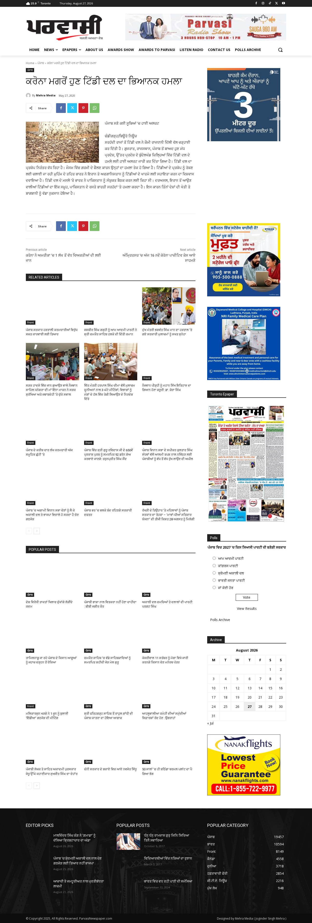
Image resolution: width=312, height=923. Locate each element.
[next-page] (37, 531)
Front (30, 322)
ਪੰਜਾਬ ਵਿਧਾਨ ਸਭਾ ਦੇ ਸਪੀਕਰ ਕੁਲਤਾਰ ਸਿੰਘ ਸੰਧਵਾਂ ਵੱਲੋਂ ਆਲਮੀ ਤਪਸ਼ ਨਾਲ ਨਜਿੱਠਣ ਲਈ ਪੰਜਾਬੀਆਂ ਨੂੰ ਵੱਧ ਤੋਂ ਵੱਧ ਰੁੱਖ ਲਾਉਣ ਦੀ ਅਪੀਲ (167, 454)
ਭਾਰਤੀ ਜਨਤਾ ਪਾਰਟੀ (231, 580)
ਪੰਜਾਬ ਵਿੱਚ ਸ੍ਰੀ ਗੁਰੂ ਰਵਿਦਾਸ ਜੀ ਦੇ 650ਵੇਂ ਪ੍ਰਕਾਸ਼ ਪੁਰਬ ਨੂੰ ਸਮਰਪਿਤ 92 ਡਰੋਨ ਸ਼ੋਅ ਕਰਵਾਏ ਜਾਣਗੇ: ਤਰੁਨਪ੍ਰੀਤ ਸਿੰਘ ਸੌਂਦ (108, 454)
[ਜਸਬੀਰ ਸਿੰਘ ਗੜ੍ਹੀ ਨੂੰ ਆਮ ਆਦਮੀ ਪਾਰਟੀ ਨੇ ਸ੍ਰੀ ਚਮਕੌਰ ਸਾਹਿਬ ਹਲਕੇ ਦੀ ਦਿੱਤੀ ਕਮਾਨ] (110, 306)
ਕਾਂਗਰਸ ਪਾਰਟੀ (228, 565)
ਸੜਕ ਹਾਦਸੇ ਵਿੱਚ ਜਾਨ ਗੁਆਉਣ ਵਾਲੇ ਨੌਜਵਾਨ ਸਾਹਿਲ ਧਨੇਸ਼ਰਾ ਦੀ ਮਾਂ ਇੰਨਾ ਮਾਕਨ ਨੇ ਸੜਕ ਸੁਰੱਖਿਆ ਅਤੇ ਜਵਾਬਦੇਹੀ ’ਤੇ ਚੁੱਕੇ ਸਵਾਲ (52, 390)
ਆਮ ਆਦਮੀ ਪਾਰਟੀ (231, 558)
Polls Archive (220, 619)
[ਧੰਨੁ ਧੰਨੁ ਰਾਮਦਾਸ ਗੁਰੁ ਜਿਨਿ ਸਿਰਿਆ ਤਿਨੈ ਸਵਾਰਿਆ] (128, 841)
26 (237, 706)
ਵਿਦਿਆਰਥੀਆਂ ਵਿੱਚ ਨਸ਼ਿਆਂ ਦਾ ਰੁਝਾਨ (168, 858)
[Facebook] (256, 3)
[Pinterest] (83, 108)
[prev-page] (29, 531)
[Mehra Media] (29, 95)
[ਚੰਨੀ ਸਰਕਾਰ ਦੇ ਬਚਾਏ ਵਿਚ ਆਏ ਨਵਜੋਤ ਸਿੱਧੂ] (110, 745)
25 (225, 706)
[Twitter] (276, 3)
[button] (280, 50)
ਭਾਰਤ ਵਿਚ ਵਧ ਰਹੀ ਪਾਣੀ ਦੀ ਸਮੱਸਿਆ (168, 881)
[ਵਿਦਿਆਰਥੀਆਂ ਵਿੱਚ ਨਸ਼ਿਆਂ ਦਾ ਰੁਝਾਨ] (128, 864)
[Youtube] (283, 3)
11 (225, 688)
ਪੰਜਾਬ (41, 63)
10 (213, 688)
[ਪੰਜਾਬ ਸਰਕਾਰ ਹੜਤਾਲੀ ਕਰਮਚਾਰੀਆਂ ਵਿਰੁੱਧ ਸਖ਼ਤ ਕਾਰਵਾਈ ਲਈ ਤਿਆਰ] (52, 306)
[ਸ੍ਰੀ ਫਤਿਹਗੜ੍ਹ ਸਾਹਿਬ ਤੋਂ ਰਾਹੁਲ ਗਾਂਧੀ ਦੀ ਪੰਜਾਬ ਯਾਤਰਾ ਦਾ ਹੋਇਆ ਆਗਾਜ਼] (110, 689)
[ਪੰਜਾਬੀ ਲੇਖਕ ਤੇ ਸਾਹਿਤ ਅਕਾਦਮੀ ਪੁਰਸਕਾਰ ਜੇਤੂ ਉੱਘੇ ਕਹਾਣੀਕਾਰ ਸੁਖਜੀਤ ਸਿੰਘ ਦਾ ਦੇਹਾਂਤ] (52, 745)
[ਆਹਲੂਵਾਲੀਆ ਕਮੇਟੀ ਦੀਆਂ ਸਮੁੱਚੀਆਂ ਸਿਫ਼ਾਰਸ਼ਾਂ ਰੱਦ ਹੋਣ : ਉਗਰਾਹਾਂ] (168, 689)
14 (260, 688)
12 (237, 688)
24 (213, 706)
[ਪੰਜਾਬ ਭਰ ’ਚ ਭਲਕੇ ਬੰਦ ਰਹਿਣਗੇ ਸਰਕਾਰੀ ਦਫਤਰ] (110, 486)
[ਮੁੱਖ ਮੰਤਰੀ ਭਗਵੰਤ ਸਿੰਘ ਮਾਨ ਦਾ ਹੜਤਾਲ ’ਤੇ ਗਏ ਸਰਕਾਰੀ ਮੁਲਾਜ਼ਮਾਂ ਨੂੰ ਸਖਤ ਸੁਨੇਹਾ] (168, 306)
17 (213, 697)
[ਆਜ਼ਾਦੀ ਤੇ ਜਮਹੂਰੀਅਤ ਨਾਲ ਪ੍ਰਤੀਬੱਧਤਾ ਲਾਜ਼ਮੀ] (37, 887)
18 (225, 697)
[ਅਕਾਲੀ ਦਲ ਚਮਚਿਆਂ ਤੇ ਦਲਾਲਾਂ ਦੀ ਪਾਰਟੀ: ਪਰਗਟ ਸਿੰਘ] (168, 578)
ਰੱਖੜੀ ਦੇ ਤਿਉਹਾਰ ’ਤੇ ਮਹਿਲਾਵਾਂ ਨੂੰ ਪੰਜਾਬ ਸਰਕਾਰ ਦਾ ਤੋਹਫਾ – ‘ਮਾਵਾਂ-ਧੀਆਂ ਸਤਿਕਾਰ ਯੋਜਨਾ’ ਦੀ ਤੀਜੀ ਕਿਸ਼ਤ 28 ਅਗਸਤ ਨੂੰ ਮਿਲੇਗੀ (168, 515)
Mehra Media (46, 95)
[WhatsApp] (94, 108)
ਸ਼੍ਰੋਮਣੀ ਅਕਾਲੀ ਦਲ (231, 573)
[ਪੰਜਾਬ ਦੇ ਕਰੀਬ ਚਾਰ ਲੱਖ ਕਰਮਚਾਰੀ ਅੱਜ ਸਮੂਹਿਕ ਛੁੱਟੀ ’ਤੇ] (52, 426)
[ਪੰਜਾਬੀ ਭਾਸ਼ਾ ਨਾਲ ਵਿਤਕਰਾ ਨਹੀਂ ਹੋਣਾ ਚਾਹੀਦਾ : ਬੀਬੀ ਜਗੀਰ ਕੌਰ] (110, 578)
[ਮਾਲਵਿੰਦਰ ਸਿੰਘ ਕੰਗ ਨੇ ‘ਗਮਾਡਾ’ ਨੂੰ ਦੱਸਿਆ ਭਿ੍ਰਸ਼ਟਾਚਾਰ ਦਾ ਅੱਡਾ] (37, 841)
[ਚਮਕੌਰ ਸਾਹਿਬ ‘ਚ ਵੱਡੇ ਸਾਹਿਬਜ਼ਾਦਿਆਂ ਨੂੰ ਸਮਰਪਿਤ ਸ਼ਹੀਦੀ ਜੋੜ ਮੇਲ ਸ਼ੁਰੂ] (110, 634)
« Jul (210, 723)
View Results (247, 608)
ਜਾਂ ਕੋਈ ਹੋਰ (225, 587)
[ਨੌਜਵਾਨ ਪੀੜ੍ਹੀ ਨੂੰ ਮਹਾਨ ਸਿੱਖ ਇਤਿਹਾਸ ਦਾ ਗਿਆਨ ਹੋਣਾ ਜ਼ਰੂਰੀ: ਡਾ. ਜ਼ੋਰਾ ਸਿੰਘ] (168, 361)
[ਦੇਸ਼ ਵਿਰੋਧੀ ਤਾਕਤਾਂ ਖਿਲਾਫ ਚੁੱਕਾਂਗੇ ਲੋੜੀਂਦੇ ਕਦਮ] (52, 578)
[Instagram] (263, 3)
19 (237, 697)
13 (250, 688)
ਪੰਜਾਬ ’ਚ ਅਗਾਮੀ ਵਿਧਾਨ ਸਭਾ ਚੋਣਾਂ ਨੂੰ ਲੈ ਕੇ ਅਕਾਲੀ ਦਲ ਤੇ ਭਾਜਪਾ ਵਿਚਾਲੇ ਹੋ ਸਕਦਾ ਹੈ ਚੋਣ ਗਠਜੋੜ (52, 515)
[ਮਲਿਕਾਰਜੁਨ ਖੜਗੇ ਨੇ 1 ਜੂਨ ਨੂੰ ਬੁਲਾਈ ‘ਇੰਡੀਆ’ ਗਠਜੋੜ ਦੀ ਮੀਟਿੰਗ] (52, 689)
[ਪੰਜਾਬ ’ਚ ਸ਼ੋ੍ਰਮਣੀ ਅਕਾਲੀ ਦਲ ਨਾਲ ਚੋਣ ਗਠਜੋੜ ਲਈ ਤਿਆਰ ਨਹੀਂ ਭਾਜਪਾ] (37, 864)
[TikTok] (270, 3)
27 (250, 706)
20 (250, 697)
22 (270, 697)
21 (260, 697)
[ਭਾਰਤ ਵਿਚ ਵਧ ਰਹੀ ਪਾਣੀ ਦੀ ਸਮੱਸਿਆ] (128, 887)
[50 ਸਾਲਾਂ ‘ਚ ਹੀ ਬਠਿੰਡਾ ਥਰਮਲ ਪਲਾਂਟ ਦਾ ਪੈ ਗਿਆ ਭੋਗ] (168, 745)
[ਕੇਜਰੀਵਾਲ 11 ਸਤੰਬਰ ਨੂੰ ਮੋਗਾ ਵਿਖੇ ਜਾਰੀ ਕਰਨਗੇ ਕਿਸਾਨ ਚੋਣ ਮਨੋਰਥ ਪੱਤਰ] (168, 634)
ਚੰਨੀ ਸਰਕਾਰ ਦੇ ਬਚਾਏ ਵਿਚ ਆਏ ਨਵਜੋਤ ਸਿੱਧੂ (110, 769)
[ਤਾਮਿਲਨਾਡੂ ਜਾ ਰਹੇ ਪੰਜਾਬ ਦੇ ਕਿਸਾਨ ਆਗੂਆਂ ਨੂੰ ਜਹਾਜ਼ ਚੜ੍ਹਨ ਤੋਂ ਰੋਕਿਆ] (52, 634)
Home (30, 63)
